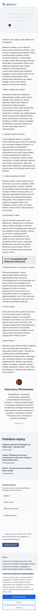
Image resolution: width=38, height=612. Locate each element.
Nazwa (7, 496)
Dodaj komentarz (10, 515)
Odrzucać (19, 607)
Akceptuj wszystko (19, 597)
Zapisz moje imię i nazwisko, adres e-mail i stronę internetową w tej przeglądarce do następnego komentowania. (17, 536)
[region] (19, 591)
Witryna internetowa (11, 509)
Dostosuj (19, 602)
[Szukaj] (35, 3)
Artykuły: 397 (19, 423)
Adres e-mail (9, 502)
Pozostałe (25, 27)
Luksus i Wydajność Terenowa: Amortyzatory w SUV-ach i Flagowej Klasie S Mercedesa (16, 457)
